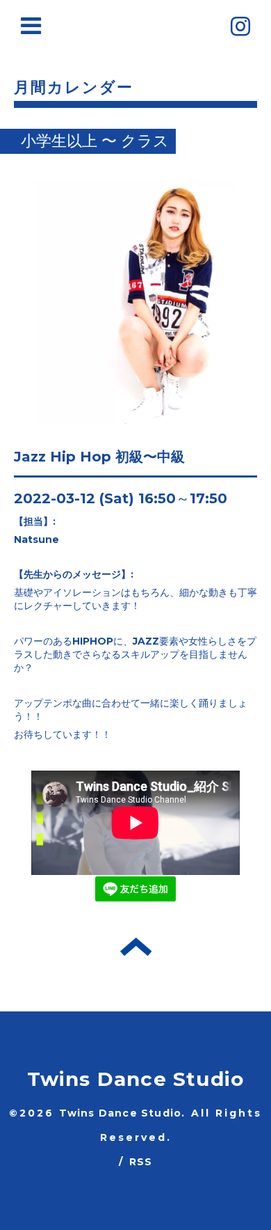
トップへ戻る (135, 947)
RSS (141, 1162)
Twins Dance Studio (136, 1079)
